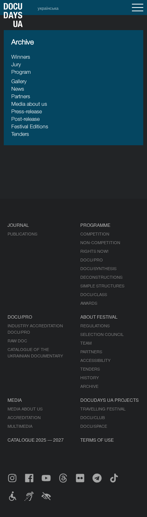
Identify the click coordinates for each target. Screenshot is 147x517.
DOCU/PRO (91, 260)
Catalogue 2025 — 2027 (36, 439)
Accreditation (24, 417)
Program (21, 71)
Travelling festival (103, 409)
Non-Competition (100, 242)
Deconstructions (101, 277)
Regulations (95, 325)
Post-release (25, 119)
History (89, 377)
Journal (18, 225)
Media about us (29, 103)
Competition (94, 234)
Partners (20, 96)
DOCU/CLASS (93, 294)
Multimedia (20, 426)
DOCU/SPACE (93, 426)
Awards (88, 303)
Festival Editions (29, 126)
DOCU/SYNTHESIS (98, 268)
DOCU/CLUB (92, 417)
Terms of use (97, 439)
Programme (95, 225)
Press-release (26, 111)
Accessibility (95, 360)
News (17, 88)
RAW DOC (17, 341)
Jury (16, 64)
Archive (89, 386)
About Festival (99, 316)
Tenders (20, 134)
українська (48, 8)
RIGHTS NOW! (94, 251)
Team (86, 343)
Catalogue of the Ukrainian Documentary (35, 352)
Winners (20, 56)
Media (15, 400)
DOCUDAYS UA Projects (109, 400)
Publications (22, 234)
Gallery (18, 81)
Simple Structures (102, 286)
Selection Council (102, 334)
